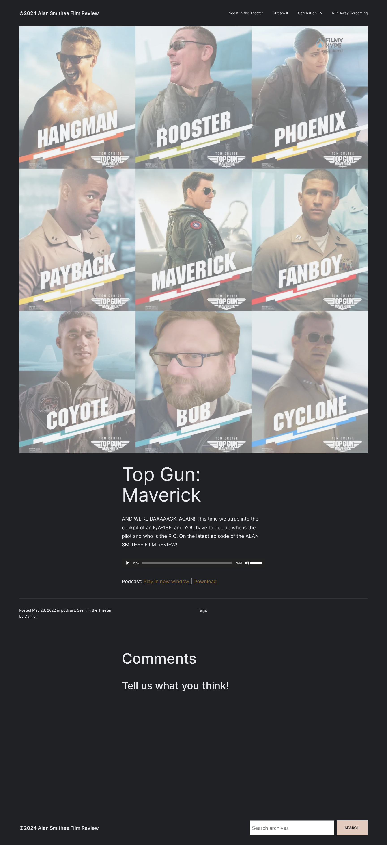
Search (352, 827)
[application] (193, 562)
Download (205, 581)
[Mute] (247, 563)
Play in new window (166, 581)
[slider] (256, 562)
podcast (68, 610)
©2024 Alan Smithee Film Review (59, 13)
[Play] (127, 563)
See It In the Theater (94, 610)
